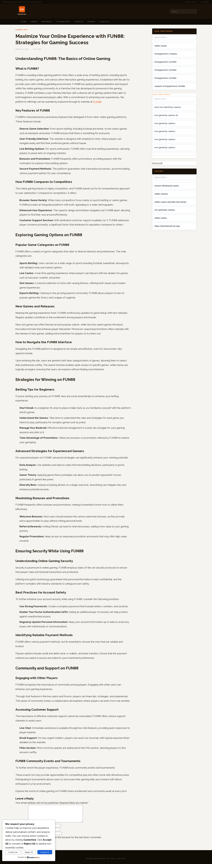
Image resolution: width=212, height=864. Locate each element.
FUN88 (97, 101)
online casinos (161, 194)
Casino (91, 21)
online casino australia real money (170, 202)
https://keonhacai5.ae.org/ (167, 226)
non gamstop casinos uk (166, 115)
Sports (79, 21)
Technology (63, 21)
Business (47, 21)
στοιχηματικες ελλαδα (165, 62)
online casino (160, 45)
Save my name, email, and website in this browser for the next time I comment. (59, 837)
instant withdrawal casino (166, 185)
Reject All (29, 852)
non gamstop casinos (164, 123)
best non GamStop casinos (167, 107)
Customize (12, 852)
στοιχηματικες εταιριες (165, 53)
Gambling (21, 30)
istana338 (157, 163)
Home (24, 21)
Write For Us (191, 2)
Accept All (44, 852)
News (34, 21)
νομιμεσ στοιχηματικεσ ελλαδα (169, 86)
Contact (205, 2)
